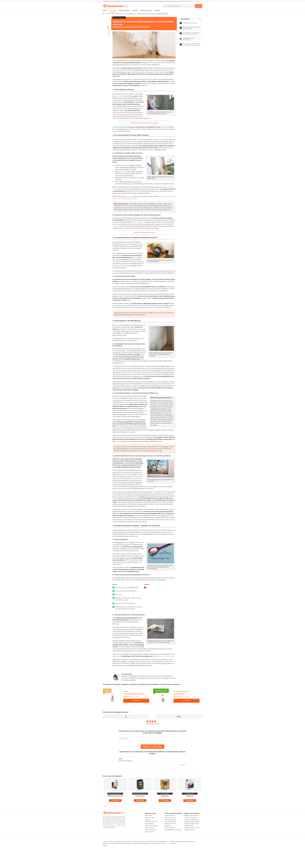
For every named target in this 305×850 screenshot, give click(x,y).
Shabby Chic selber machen (191, 823)
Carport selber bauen (170, 817)
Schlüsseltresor (140, 796)
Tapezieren (148, 819)
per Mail (115, 825)
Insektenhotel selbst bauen (191, 819)
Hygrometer (129, 196)
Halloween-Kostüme (189, 829)
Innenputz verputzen (150, 829)
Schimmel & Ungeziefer (130, 13)
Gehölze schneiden (170, 827)
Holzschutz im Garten (170, 823)
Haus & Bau (113, 10)
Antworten (183, 765)
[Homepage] (103, 13)
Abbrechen (169, 746)
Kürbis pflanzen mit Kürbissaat (173, 829)
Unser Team (173, 843)
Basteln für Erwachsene (190, 817)
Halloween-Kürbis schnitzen (191, 827)
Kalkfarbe (137, 232)
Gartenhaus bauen (170, 815)
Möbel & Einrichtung (146, 10)
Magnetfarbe (165, 796)
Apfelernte (167, 825)
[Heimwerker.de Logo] (115, 6)
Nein (179, 716)
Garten (105, 10)
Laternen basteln (188, 825)
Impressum (192, 841)
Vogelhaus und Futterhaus (191, 815)
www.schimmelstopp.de (167, 656)
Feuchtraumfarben (138, 222)
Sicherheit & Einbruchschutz (118, 13)
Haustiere (134, 10)
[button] (102, 792)
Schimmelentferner (119, 112)
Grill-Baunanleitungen (171, 819)
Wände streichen (149, 817)
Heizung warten (149, 831)
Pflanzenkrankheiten (170, 821)
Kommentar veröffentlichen (152, 746)
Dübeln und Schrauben (151, 825)
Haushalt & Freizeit (124, 10)
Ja (126, 716)
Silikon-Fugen (119, 96)
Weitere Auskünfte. (195, 1)
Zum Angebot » (136, 700)
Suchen (198, 6)
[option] (115, 791)
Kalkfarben (116, 226)
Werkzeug (157, 10)
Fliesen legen (148, 815)
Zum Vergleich (115, 800)
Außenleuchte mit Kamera (115, 796)
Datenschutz (185, 841)
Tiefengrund (189, 796)
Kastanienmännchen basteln (192, 821)
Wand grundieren (149, 827)
